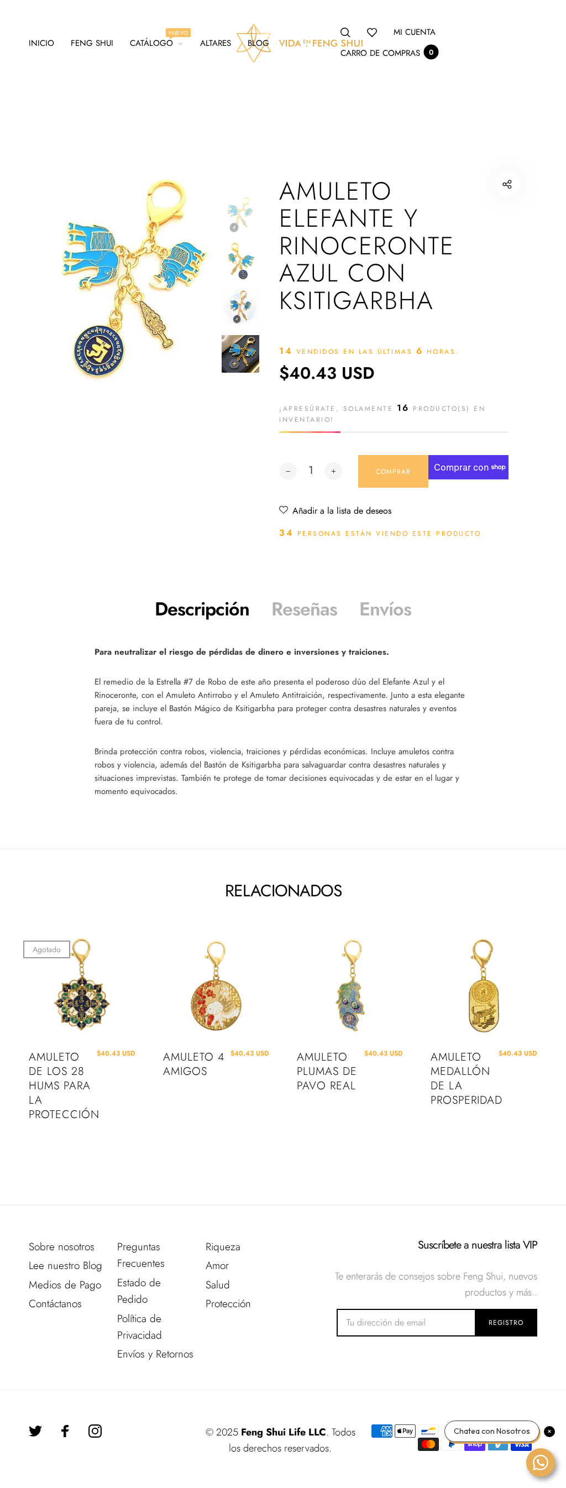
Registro (506, 1323)
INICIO (41, 43)
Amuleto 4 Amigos (193, 1064)
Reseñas (304, 609)
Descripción (202, 609)
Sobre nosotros (62, 1246)
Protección (228, 1303)
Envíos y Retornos (155, 1353)
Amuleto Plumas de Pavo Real (327, 1071)
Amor (217, 1265)
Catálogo (157, 41)
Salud (218, 1284)
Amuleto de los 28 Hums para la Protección (60, 1086)
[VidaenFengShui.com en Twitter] (35, 1431)
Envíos (385, 609)
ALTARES (215, 43)
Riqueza (223, 1246)
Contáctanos (55, 1303)
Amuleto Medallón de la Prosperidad (462, 1079)
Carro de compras (386, 53)
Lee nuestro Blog (65, 1265)
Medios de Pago (65, 1284)
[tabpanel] (134, 278)
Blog (258, 43)
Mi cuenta (415, 32)
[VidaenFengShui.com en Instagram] (95, 1431)
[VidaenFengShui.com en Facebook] (65, 1431)
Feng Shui (92, 43)
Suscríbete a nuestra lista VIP (477, 1245)
